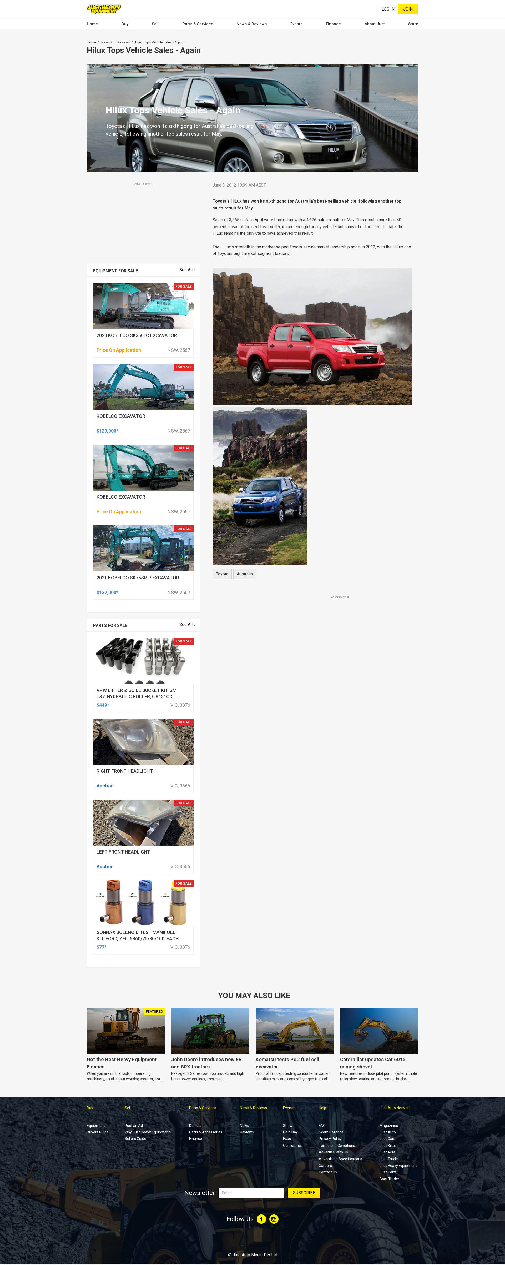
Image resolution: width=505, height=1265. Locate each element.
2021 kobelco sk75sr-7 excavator (138, 577)
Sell (155, 24)
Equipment (96, 1125)
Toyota (222, 573)
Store (413, 24)
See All (186, 269)
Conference (293, 1145)
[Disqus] (312, 746)
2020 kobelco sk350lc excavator (137, 335)
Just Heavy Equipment (398, 1165)
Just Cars (387, 1139)
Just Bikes (388, 1145)
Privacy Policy (330, 1139)
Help (322, 1108)
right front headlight (125, 771)
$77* (102, 947)
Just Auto (388, 1132)
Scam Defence (331, 1132)
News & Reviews (251, 24)
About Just (375, 24)
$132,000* (107, 592)
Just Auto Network (395, 1108)
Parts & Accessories (205, 1132)
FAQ (322, 1125)
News (244, 1125)
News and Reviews (115, 42)
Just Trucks (389, 1159)
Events (296, 24)
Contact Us (328, 1172)
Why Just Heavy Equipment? (148, 1132)
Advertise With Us (333, 1152)
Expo (287, 1139)
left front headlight (123, 852)
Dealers (195, 1125)
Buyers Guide (98, 1132)
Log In (388, 9)
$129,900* (107, 431)
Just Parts (388, 1172)
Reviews (247, 1132)
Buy (125, 24)
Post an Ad (134, 1125)
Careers (325, 1165)
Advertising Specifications (340, 1159)
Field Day (290, 1132)
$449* (103, 705)
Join (408, 9)
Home (92, 24)
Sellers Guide (135, 1139)
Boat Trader (389, 1179)
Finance (333, 24)
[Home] (104, 9)
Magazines (389, 1125)
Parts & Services (197, 24)
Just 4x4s (388, 1152)
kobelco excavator (121, 416)
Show (287, 1125)
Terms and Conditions (337, 1145)
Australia (245, 573)
